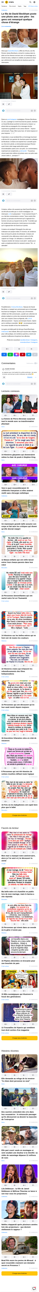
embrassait (5, 331)
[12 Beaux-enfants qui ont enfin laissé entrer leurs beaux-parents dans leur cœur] (19, 545)
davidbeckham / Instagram (28, 340)
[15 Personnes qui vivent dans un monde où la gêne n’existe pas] (19, 913)
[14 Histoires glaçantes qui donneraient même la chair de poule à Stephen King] (19, 440)
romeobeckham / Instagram (29, 342)
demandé (23, 151)
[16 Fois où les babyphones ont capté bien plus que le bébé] (19, 790)
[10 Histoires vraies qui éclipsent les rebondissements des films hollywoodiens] (19, 654)
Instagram (13, 119)
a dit (9, 214)
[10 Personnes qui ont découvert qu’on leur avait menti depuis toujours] (19, 690)
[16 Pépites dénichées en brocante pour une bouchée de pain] (19, 946)
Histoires (3, 641)
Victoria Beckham (16, 307)
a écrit (30, 318)
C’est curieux (5, 601)
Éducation (4, 567)
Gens (3, 426)
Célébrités (4, 10)
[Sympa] (9, 2)
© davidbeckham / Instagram (8, 288)
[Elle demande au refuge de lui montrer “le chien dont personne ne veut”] (19, 1064)
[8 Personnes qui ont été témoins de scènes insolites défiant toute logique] (19, 757)
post (8, 119)
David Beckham (13, 51)
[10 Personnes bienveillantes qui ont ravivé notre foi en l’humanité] (19, 581)
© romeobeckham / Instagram (8, 101)
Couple (3, 863)
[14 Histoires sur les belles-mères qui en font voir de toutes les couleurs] (19, 621)
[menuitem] (4, 6)
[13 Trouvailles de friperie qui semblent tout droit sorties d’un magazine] (19, 1013)
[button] (7, 349)
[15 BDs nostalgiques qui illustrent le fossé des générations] (19, 979)
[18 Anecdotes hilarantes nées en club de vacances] (19, 723)
